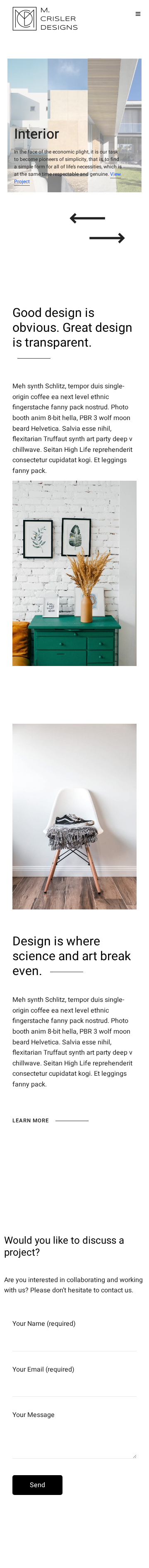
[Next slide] (107, 238)
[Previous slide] (87, 218)
